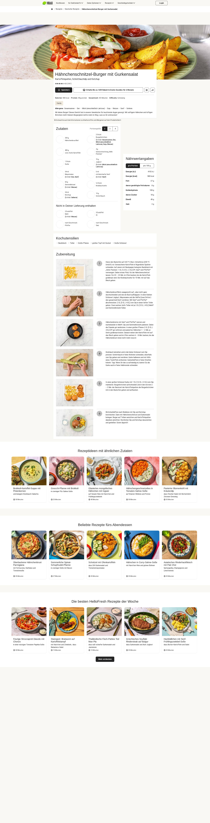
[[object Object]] (146, 90)
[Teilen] (152, 90)
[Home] (52, 9)
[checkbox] (56, 84)
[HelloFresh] (47, 3)
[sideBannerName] (139, 137)
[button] (87, 128)
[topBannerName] (105, 18)
